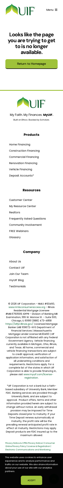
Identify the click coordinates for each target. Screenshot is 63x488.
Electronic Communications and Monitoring (28, 449)
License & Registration (39, 446)
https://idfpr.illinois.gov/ (19, 324)
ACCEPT (31, 480)
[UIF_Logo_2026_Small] (20, 4)
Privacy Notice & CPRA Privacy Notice (24, 443)
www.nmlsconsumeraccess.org (27, 307)
